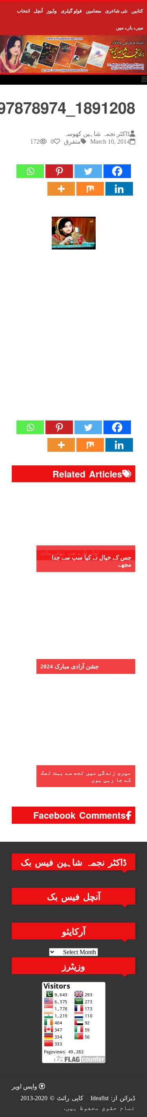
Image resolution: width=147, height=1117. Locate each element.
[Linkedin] (119, 189)
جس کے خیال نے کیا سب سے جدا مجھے (91, 561)
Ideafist (100, 1098)
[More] (61, 189)
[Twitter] (88, 171)
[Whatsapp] (30, 171)
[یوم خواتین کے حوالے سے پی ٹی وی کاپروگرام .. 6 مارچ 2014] (73, 233)
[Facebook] (117, 171)
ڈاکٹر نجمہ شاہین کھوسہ (97, 133)
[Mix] (90, 189)
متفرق (72, 141)
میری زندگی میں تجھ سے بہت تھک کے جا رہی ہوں (86, 776)
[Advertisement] (73, 338)
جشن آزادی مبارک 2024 (69, 666)
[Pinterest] (59, 171)
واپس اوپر (25, 1086)
